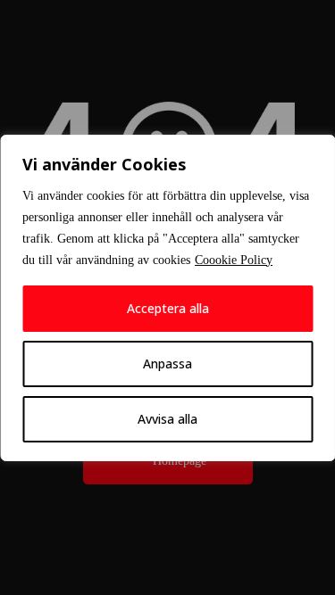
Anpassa (167, 363)
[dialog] (167, 298)
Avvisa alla (167, 418)
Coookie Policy (233, 260)
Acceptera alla (168, 308)
